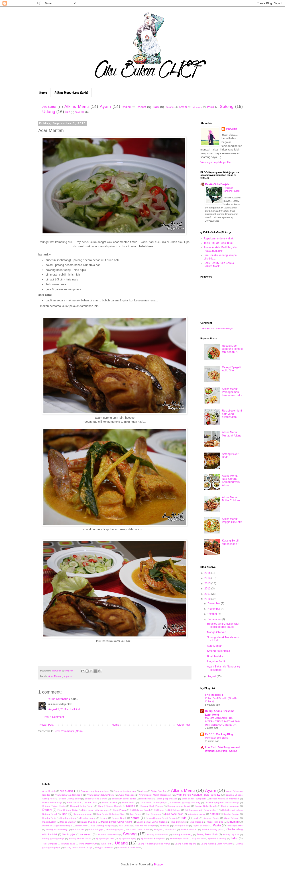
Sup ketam (198, 838)
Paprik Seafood (201, 825)
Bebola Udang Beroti (70, 798)
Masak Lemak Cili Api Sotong (151, 822)
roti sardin (171, 829)
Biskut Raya (146, 798)
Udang (48, 111)
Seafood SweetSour (108, 834)
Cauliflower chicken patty (153, 802)
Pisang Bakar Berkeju (57, 829)
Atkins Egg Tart (159, 791)
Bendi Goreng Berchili (96, 798)
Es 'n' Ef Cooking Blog (219, 734)
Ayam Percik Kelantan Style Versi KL (197, 794)
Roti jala (158, 829)
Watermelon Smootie (128, 847)
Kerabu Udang (88, 818)
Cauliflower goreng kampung (185, 802)
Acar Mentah (55, 676)
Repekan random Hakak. (219, 238)
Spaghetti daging (127, 838)
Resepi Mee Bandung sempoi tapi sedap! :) (232, 349)
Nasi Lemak (125, 825)
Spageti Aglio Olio (105, 838)
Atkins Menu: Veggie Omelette (232, 520)
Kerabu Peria (49, 818)
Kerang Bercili (119, 818)
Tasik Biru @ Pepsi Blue (218, 243)
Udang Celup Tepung (186, 843)
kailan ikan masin (197, 814)
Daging (126, 107)
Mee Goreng (196, 822)
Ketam (183, 107)
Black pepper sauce (167, 798)
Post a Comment (54, 717)
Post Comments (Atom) (69, 731)
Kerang (104, 818)
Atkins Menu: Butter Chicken (231, 499)
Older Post (183, 724)
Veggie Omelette (104, 847)
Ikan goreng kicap (82, 814)
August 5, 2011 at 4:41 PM (64, 709)
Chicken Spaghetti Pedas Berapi (222, 802)
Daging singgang (230, 806)
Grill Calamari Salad (140, 810)
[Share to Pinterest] (100, 671)
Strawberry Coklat (179, 838)
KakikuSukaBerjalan (218, 184)
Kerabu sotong (68, 818)
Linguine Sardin (216, 661)
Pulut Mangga (95, 829)
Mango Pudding (88, 822)
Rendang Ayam (115, 829)
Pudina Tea (78, 829)
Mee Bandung (178, 822)
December (214, 603)
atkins (143, 791)
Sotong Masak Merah (80, 838)
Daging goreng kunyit (178, 806)
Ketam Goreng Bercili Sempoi (161, 818)
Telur (234, 838)
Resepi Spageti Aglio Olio (231, 369)
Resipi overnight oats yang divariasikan (232, 414)
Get (204, 328)
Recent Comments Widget (220, 328)
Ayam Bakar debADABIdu (100, 795)
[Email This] (83, 671)
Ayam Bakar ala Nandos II (69, 795)
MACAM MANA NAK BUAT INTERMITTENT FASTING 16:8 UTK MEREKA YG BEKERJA (222, 721)
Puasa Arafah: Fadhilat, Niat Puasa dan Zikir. (220, 249)
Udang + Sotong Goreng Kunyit (154, 843)
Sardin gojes (69, 834)
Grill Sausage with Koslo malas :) (201, 810)
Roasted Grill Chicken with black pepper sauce (223, 625)
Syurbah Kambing (217, 838)
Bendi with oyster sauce (124, 798)
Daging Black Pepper (151, 806)
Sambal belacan (189, 829)
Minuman (197, 107)
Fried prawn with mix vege (95, 810)
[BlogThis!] (87, 671)
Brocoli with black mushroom (224, 798)
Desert (141, 107)
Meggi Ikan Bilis (215, 822)
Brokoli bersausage (52, 802)
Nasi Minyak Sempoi (145, 825)
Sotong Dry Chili (231, 834)
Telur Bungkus (49, 843)
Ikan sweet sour (174, 814)
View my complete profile (215, 162)
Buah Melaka (215, 656)
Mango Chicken (216, 632)
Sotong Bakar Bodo (207, 834)
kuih (67, 112)
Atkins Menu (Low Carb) (71, 92)
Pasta (210, 107)
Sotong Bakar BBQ (218, 651)
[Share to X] (91, 671)
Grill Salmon (174, 810)
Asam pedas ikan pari (125, 791)
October (213, 614)
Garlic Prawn (119, 810)
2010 (207, 599)
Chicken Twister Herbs (53, 806)
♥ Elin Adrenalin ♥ (59, 699)
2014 (207, 578)
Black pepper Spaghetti (194, 798)
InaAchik (231, 128)
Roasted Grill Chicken (138, 829)
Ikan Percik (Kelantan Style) (110, 814)
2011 (207, 593)
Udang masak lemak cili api (78, 847)
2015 (207, 572)
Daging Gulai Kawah (206, 806)
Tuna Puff (106, 843)
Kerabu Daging (231, 814)
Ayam (105, 106)
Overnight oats (181, 825)
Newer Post (46, 724)
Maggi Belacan (231, 818)
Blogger (158, 864)
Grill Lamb (159, 810)
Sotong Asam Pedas (157, 834)
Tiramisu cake (68, 843)
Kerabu (169, 107)
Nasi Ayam (81, 825)
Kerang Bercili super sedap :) (230, 542)
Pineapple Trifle (235, 825)
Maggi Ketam (49, 822)
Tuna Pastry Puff (87, 843)
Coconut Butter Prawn (82, 806)
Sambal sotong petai (212, 829)
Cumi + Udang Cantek (110, 806)
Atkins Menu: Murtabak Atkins (231, 434)
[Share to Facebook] (95, 671)
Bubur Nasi (91, 802)
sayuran (80, 112)
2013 (207, 583)
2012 (207, 588)
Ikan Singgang (153, 814)
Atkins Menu (76, 106)
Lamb (196, 818)
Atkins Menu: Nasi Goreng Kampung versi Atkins (231, 480)
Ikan (156, 107)
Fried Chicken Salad (67, 810)
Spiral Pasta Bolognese (153, 838)
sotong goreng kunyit (53, 838)
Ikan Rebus (136, 814)
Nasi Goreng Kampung (102, 825)
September (215, 619)
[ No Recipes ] (214, 694)
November (214, 608)
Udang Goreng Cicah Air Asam (216, 843)
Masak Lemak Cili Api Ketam (116, 821)
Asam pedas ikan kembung (95, 791)
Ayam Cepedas (126, 795)
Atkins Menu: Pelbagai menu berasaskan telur (232, 392)
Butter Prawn (128, 802)
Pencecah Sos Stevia (216, 737)
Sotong (227, 106)
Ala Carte (49, 107)
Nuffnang (164, 825)
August (212, 676)
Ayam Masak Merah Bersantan (155, 795)
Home (43, 92)
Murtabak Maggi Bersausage (57, 825)
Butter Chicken (109, 802)
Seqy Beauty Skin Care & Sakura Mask (219, 264)
